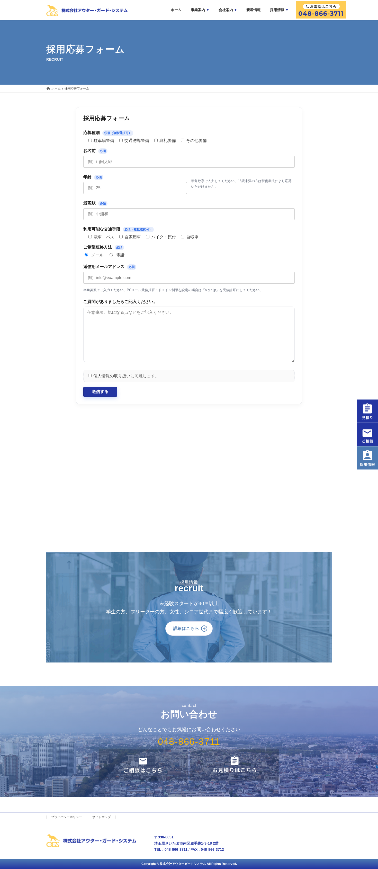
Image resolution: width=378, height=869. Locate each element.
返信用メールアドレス (109, 266)
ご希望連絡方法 (102, 247)
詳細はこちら (186, 628)
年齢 (92, 177)
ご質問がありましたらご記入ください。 (120, 301)
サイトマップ (101, 817)
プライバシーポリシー (66, 817)
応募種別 (107, 132)
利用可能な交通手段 (117, 229)
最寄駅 (94, 203)
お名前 (94, 150)
